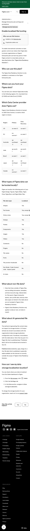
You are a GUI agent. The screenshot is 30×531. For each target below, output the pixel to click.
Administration (6, 19)
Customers (18, 469)
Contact (18, 478)
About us (4, 515)
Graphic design (6, 448)
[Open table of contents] (4, 527)
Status (4, 524)
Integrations (19, 475)
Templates (5, 457)
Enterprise (18, 460)
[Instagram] (11, 429)
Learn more (5, 6)
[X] (3, 429)
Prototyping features (21, 442)
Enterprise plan (17, 39)
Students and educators (19, 465)
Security (18, 472)
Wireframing (5, 451)
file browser (13, 378)
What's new (5, 506)
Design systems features (20, 447)
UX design (5, 442)
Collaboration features (21, 451)
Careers (4, 512)
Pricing (18, 457)
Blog (3, 488)
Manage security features (10, 27)
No (25, 405)
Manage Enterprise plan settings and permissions (12, 23)
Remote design (6, 460)
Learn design (5, 500)
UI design (4, 439)
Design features (20, 439)
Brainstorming (5, 454)
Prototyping (5, 445)
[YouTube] (7, 429)
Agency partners (6, 518)
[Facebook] (14, 429)
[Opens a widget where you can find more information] (24, 528)
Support (4, 494)
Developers (5, 497)
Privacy (4, 521)
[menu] (22, 429)
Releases (4, 509)
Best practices (6, 491)
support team (23, 393)
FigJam (18, 454)
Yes (18, 405)
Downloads (5, 503)
